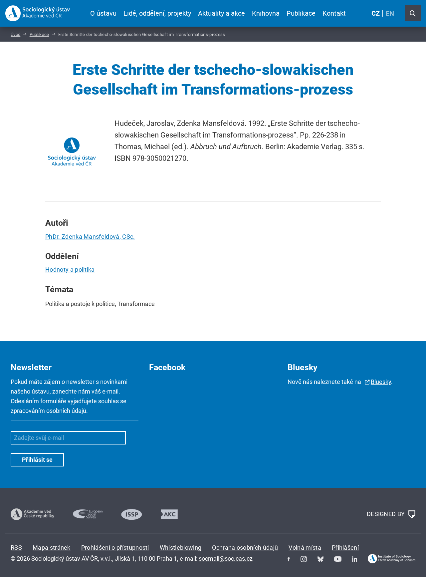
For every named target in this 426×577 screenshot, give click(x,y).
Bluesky (381, 381)
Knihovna (266, 13)
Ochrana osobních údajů (245, 547)
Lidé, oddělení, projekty (157, 13)
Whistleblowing (180, 547)
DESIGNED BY (386, 513)
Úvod (15, 34)
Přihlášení (345, 547)
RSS (16, 547)
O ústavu (103, 13)
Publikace (301, 13)
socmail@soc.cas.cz (226, 558)
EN (390, 13)
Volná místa (305, 547)
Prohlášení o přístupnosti (115, 547)
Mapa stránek (52, 547)
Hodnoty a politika (70, 269)
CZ (375, 13)
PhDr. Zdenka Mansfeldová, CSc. (90, 236)
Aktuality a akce (221, 13)
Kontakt (334, 13)
